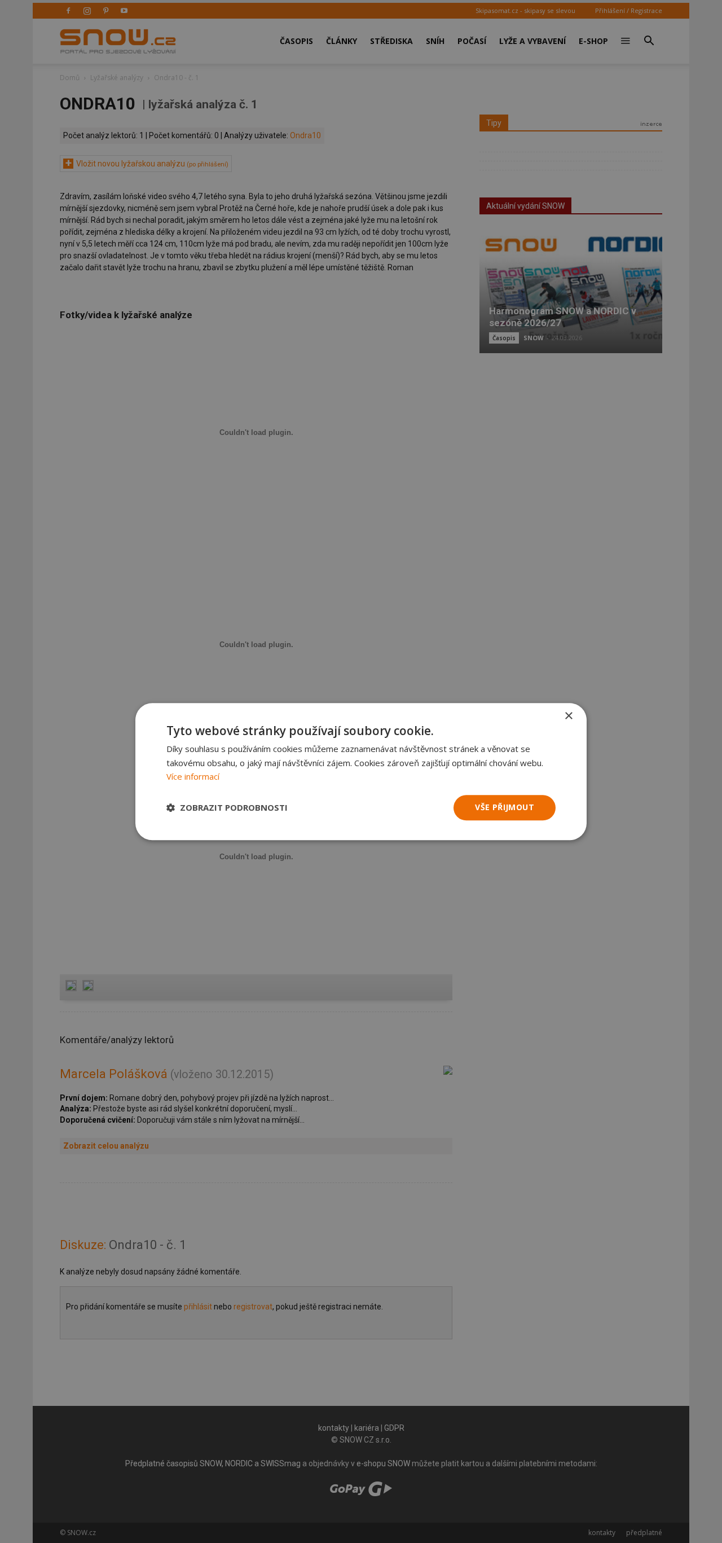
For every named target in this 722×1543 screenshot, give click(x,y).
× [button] (568, 716)
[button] (227, 808)
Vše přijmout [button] (504, 807)
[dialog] (361, 771)
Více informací (192, 777)
